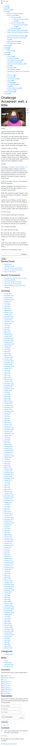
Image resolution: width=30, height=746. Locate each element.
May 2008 (7, 620)
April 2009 (7, 599)
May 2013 (7, 508)
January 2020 (8, 359)
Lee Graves (7, 280)
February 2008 (8, 625)
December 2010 (8, 562)
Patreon (6, 52)
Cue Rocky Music (9, 266)
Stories (6, 54)
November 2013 (9, 497)
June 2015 (7, 461)
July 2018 (7, 392)
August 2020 (8, 346)
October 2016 (8, 431)
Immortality (10, 77)
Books (6, 11)
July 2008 (7, 616)
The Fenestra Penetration (14, 60)
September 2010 (9, 568)
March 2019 (7, 377)
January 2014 (8, 493)
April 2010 (7, 577)
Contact (6, 93)
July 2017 (7, 415)
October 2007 (8, 633)
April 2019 (7, 375)
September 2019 (9, 366)
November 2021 (9, 318)
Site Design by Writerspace (9, 744)
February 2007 (8, 648)
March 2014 (7, 489)
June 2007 (7, 640)
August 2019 (8, 368)
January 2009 (8, 605)
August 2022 (8, 301)
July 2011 (7, 549)
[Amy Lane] (4, 1)
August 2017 (7, 413)
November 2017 (8, 407)
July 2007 (7, 638)
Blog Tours (10, 51)
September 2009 (9, 590)
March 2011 (7, 556)
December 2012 (8, 517)
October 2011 (8, 543)
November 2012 (9, 519)
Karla (5, 278)
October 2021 (8, 320)
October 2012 (8, 521)
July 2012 (7, 526)
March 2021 (7, 333)
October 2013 (8, 499)
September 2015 (9, 456)
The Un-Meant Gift (12, 69)
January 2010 (8, 582)
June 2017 (7, 417)
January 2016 (8, 448)
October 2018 (8, 387)
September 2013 (9, 500)
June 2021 (7, 327)
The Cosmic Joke (12, 79)
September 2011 (9, 545)
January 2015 (8, 471)
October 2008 (8, 610)
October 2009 (8, 588)
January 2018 (8, 403)
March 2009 (7, 601)
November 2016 (9, 430)
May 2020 (7, 351)
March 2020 (7, 355)
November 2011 (8, 541)
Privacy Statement (5, 725)
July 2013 (7, 504)
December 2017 (8, 405)
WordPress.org (8, 666)
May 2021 (7, 329)
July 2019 (7, 370)
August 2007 (8, 636)
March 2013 (7, 512)
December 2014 (8, 472)
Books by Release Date (14, 13)
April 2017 (7, 420)
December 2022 (9, 295)
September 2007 (9, 635)
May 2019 (7, 374)
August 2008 (8, 614)
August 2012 (8, 525)
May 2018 (7, 396)
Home (6, 6)
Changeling (10, 82)
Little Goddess (14, 28)
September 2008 (9, 612)
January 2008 (8, 627)
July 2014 (7, 482)
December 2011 (8, 540)
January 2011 (8, 560)
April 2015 (7, 465)
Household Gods (12, 84)
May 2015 (7, 463)
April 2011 (7, 554)
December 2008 (9, 607)
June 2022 (7, 305)
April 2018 (7, 398)
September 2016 (9, 433)
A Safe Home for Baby (13, 88)
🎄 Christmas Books (13, 41)
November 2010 (9, 564)
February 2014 (8, 491)
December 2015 (8, 450)
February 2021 (8, 334)
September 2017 (9, 411)
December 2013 (8, 495)
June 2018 (7, 394)
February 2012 (8, 536)
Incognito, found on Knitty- (17, 167)
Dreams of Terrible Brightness (16, 64)
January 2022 (8, 314)
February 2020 (8, 357)
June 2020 (7, 349)
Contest (6, 47)
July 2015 (7, 459)
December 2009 (9, 584)
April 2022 (7, 308)
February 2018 (8, 402)
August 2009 (8, 592)
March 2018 (7, 400)
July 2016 (7, 437)
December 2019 (8, 361)
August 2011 (7, 547)
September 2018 (9, 389)
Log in (6, 660)
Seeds (9, 86)
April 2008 (7, 622)
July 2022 (7, 303)
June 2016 (7, 439)
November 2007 (9, 631)
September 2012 (9, 523)
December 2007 (9, 629)
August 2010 (8, 569)
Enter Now (4, 736)
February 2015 (8, 469)
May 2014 (7, 485)
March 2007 (7, 646)
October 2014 (8, 476)
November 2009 (9, 586)
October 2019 (8, 364)
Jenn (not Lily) (8, 282)
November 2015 (9, 452)
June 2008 (7, 618)
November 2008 (9, 609)
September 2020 (9, 344)
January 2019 (8, 381)
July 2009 (7, 594)
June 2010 (7, 573)
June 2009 (7, 595)
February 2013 (8, 513)
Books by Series (12, 15)
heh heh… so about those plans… (13, 270)
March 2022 (7, 310)
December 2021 (8, 316)
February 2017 (8, 424)
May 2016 (7, 441)
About (6, 8)
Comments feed (9, 664)
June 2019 (7, 372)
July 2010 (7, 571)
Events (6, 49)
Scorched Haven (12, 58)
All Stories (10, 56)
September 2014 (9, 478)
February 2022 (8, 312)
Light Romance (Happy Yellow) (16, 30)
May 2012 (7, 530)
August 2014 (8, 480)
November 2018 (9, 385)
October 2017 (8, 409)
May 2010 (7, 575)
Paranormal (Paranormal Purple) (16, 36)
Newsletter (7, 45)
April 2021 (7, 331)
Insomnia (9, 80)
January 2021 (8, 336)
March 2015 (7, 467)
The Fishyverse (14, 17)
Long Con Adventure (16, 23)
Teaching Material (9, 92)
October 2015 (8, 454)
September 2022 (9, 299)
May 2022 (7, 307)
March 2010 (7, 579)
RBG (14, 280)
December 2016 (8, 428)
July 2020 (7, 348)
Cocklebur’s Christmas (13, 62)
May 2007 (7, 642)
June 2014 (7, 484)
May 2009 (7, 597)
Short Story (10, 75)
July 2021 (7, 325)
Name (9, 65)
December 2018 (8, 383)
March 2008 (7, 623)
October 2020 (8, 342)
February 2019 (8, 379)
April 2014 (7, 487)
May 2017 (7, 418)
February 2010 (8, 581)
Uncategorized (8, 654)
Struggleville (11, 67)
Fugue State (7, 264)
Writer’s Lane (8, 10)
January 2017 (8, 426)
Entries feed (7, 662)
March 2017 (7, 422)
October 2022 (8, 297)
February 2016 (8, 446)
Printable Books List (13, 43)
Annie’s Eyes (10, 90)
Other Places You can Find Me (13, 268)
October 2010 (8, 566)
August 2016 (8, 435)
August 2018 (8, 390)
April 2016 (7, 443)
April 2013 (7, 510)
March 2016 (7, 444)
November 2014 (9, 474)
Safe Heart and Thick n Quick (18, 278)
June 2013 (7, 506)
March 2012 (7, 534)
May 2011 (7, 553)
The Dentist (18, 282)
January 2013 (8, 515)
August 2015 (8, 458)
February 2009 (8, 603)
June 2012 (7, 528)
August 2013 (8, 502)
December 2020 (9, 338)
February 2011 (8, 558)
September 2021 (9, 321)
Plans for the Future (10, 271)
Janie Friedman (8, 285)
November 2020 (9, 340)
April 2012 (7, 532)
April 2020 (7, 353)
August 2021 (8, 323)
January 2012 (8, 538)
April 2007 (7, 644)
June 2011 (7, 551)
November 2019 (9, 362)
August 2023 (8, 293)
